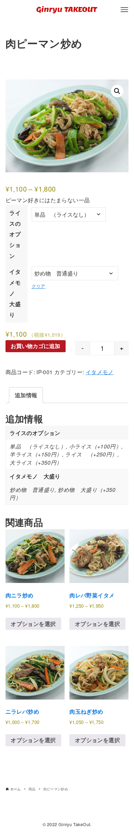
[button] (117, 91)
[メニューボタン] (124, 10)
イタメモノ (100, 372)
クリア (38, 286)
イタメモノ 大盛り (15, 293)
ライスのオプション (15, 234)
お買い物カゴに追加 (35, 346)
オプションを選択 (33, 624)
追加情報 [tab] (26, 395)
